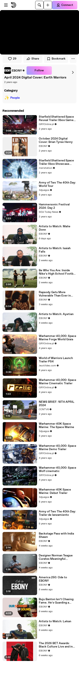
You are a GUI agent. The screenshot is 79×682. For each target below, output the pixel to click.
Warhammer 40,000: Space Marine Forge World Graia (57, 337)
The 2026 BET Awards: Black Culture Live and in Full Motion (56, 645)
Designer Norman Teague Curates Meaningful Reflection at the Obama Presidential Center (56, 557)
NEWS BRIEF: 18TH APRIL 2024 (56, 403)
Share (35, 59)
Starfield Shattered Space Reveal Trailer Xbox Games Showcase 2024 (57, 118)
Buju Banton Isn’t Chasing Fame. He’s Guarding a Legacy (56, 601)
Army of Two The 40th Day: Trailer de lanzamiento (57, 513)
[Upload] (48, 5)
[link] (14, 70)
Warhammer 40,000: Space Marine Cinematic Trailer (57, 381)
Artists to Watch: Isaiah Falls (55, 250)
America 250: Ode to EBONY (53, 579)
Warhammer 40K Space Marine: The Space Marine (56, 425)
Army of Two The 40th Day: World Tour (57, 184)
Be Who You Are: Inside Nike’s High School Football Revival (57, 272)
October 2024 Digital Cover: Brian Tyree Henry (56, 140)
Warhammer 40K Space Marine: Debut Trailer (55, 491)
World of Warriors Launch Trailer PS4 (56, 359)
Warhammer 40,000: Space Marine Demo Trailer (57, 447)
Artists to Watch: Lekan (55, 621)
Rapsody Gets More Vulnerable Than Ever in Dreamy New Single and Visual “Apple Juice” (55, 294)
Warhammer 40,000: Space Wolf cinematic (57, 469)
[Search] (39, 5)
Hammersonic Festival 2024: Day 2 (54, 206)
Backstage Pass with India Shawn (56, 535)
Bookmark (59, 59)
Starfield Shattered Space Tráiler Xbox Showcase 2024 (56, 162)
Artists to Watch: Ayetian (56, 314)
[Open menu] (6, 5)
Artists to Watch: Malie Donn (54, 228)
